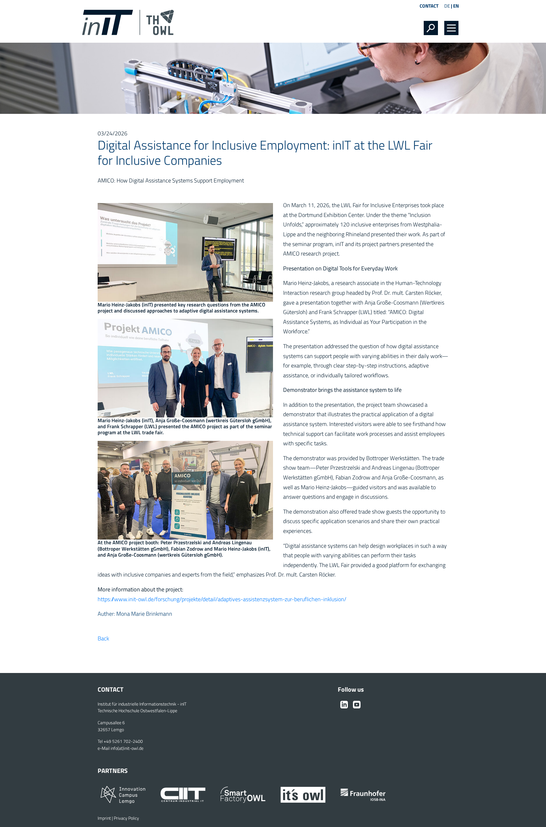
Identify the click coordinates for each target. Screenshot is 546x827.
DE (447, 5)
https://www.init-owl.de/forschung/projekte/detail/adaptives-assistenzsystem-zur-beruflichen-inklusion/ (222, 599)
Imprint (104, 818)
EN (456, 5)
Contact (429, 5)
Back (103, 638)
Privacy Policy (126, 818)
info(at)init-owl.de (127, 748)
